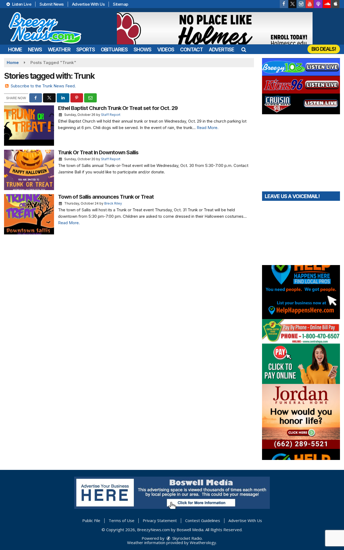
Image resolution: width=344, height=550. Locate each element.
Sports (85, 50)
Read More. (207, 127)
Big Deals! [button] (323, 49)
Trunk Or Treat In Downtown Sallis (98, 152)
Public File (91, 520)
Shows (142, 50)
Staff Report (110, 115)
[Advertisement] (215, 28)
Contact (191, 50)
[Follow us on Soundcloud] (327, 4)
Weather (59, 50)
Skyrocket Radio (186, 538)
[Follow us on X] (292, 4)
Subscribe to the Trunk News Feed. (43, 85)
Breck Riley (113, 203)
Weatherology (203, 542)
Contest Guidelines (202, 520)
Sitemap (120, 4)
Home (15, 50)
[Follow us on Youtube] (310, 4)
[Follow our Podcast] (318, 4)
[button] (243, 50)
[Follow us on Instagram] (301, 4)
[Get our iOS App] (335, 4)
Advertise (221, 50)
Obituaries (114, 50)
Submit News (52, 4)
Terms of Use (121, 520)
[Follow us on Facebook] (284, 4)
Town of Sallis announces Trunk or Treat (106, 197)
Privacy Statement (160, 520)
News (35, 50)
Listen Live (21, 4)
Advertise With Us (88, 4)
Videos (165, 50)
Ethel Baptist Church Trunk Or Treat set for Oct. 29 (118, 108)
